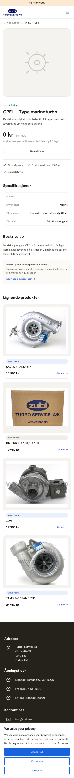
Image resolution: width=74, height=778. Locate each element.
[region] (37, 750)
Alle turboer (13, 22)
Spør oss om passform (19, 278)
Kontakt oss (37, 150)
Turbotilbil (21, 660)
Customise (37, 761)
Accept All (37, 751)
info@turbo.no (24, 719)
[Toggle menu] (67, 12)
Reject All (37, 770)
